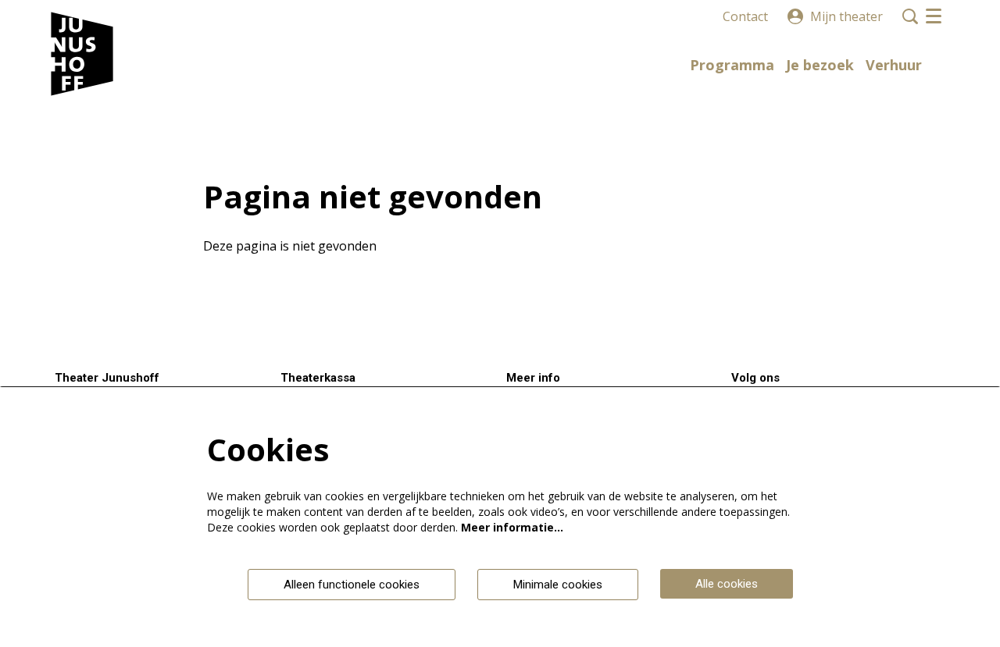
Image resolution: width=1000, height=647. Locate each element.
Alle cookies (726, 584)
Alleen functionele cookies (352, 585)
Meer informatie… (512, 527)
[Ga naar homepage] (82, 55)
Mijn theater (846, 16)
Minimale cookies (557, 585)
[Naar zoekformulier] (910, 16)
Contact (745, 16)
